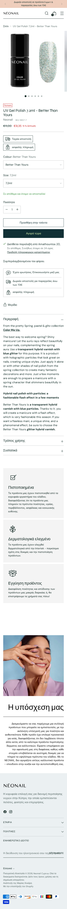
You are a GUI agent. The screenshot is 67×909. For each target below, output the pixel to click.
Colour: (19, 157)
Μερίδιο (12, 305)
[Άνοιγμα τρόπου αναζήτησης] (46, 13)
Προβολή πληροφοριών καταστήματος (28, 252)
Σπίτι (6, 26)
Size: (9, 175)
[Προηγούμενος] (5, 4)
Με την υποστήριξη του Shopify (18, 886)
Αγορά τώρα (33, 233)
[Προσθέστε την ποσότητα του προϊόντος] (17, 209)
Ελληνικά (7, 868)
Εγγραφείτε (56, 853)
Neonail (8, 119)
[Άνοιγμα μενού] (62, 13)
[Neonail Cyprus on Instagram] (11, 812)
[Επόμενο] (62, 4)
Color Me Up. (11, 330)
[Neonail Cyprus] (11, 13)
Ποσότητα (9, 202)
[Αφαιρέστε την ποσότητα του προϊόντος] (6, 209)
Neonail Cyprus (41, 873)
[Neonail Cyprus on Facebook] (5, 812)
